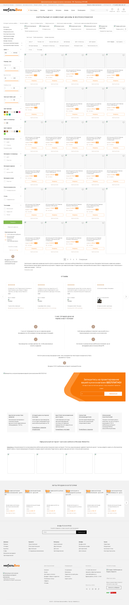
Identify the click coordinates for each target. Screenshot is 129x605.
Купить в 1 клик (34, 84)
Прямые (6, 544)
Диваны (42, 10)
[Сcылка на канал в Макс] (93, 589)
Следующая (83, 259)
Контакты (60, 5)
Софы (5, 551)
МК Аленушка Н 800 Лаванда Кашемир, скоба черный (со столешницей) (53, 71)
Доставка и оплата (27, 5)
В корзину (34, 80)
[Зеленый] (7, 114)
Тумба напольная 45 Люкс (104, 308)
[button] (125, 29)
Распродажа (81, 10)
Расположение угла (9, 187)
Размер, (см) (7, 61)
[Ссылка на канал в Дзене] (96, 589)
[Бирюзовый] (10, 114)
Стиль (5, 196)
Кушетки (6, 548)
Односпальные (33, 544)
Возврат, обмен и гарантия (51, 576)
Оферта (46, 581)
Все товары (33, 10)
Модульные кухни (9, 31)
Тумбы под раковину (38, 37)
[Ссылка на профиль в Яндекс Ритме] (99, 589)
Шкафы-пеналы (8, 41)
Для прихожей (83, 548)
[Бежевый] (12, 112)
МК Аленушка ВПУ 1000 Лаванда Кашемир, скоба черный (54, 205)
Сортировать (119, 42)
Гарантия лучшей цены (71, 574)
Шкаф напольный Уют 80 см (16, 308)
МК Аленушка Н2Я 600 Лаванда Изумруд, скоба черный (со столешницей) (115, 71)
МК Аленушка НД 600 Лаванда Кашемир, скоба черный (74, 205)
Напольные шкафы (9, 36)
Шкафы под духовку (49, 37)
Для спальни (82, 551)
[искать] (107, 10)
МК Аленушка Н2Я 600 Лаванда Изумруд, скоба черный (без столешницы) (95, 71)
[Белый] (10, 112)
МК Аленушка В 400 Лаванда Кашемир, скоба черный (32, 104)
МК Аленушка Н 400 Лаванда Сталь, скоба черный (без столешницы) (32, 139)
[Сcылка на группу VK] (87, 589)
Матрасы (58, 10)
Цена (7, 49)
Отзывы (46, 583)
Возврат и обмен (38, 5)
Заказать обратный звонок (94, 5)
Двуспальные (32, 548)
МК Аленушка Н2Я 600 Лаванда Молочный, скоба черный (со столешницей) (95, 172)
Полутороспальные (34, 546)
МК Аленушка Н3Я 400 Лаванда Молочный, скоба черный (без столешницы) (33, 71)
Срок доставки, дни (10, 97)
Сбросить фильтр (13, 227)
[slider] (4, 55)
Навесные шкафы (8, 38)
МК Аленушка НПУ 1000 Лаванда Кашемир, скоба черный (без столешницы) (54, 239)
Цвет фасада (7, 108)
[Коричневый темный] (5, 112)
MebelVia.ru (10, 447)
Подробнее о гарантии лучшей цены (39, 428)
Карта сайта (68, 578)
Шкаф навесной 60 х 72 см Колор (47, 308)
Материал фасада (9, 139)
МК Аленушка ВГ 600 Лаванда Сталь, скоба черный (53, 171)
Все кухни (6, 27)
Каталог (46, 570)
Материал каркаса (9, 166)
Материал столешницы (11, 154)
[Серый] (15, 112)
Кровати (50, 10)
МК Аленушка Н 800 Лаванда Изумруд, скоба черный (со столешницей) (32, 206)
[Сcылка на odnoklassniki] (90, 589)
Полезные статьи (52, 5)
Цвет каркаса (8, 128)
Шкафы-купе (82, 544)
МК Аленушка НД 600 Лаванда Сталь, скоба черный (114, 171)
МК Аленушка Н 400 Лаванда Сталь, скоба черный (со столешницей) (94, 105)
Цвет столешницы (9, 119)
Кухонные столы (108, 548)
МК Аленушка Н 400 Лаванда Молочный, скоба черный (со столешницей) (94, 239)
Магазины (68, 572)
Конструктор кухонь (9, 34)
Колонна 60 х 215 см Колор (74, 308)
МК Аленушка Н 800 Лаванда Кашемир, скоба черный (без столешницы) (32, 172)
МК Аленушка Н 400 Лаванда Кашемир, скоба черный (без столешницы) (94, 139)
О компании (19, 5)
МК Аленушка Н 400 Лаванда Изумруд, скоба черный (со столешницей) (32, 239)
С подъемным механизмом (36, 551)
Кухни (73, 10)
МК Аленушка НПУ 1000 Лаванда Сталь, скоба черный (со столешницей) (74, 172)
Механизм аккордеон (10, 553)
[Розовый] (19, 112)
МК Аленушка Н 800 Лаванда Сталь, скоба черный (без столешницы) (73, 139)
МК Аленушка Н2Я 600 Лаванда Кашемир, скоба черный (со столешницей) (115, 139)
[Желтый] (5, 114)
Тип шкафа (7, 205)
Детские (56, 548)
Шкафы (66, 10)
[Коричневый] (7, 112)
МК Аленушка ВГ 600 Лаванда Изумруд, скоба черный (73, 238)
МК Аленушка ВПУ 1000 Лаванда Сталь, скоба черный (115, 104)
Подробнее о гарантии (86, 429)
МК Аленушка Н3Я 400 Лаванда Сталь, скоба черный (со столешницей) (74, 105)
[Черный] (17, 112)
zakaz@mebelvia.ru (91, 574)
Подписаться (81, 532)
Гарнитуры (107, 544)
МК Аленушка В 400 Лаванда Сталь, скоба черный (73, 70)
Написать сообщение (113, 587)
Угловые (6, 546)
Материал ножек (9, 178)
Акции (45, 5)
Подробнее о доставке (63, 429)
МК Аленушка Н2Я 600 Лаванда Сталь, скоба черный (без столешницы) (95, 206)
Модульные (107, 546)
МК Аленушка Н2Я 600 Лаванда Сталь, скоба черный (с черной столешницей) (54, 139)
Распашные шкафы (84, 546)
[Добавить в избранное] (42, 55)
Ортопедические (8, 555)
